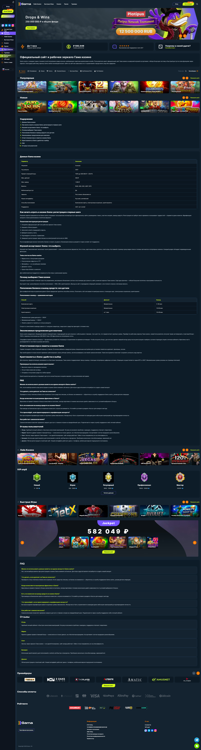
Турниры (74, 4)
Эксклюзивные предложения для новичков (36, 135)
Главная (23, 71)
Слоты (50, 71)
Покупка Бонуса (61, 71)
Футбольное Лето (87, 71)
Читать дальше (109, 493)
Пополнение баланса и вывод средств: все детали (38, 132)
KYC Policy (90, 725)
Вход (8, 6)
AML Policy (90, 731)
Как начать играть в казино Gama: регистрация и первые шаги (42, 125)
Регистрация (8, 11)
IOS (10, 20)
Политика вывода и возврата (95, 734)
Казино (59, 4)
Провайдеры (192, 71)
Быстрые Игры (49, 4)
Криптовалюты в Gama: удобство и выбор (35, 140)
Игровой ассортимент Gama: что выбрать (35, 127)
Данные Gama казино (28, 122)
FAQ (23, 143)
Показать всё (108, 552)
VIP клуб (147, 727)
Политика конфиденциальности (96, 736)
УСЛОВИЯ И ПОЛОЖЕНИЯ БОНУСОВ (97, 727)
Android (3, 20)
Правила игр (90, 738)
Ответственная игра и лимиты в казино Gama (36, 138)
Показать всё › (195, 78)
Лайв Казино (37, 4)
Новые (42, 71)
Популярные (33, 71)
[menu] (13, 2)
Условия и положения (93, 729)
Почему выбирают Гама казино (32, 130)
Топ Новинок (99, 71)
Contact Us (148, 725)
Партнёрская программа (26, 730)
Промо (66, 4)
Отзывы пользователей (29, 146)
